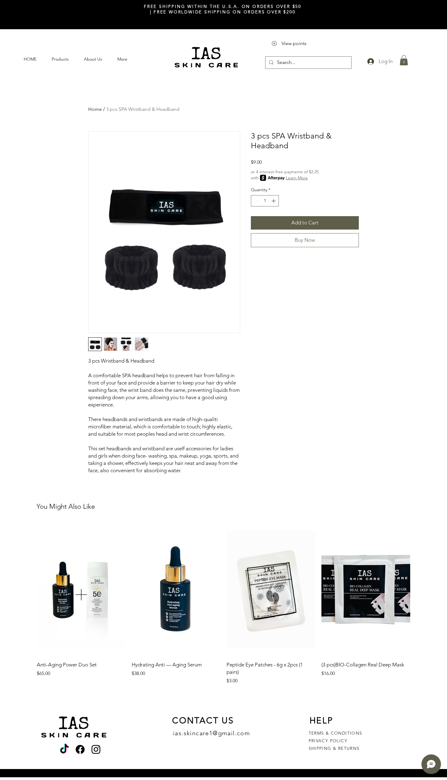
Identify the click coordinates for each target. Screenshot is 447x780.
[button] (404, 60)
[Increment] (274, 200)
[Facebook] (80, 749)
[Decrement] (255, 200)
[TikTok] (64, 749)
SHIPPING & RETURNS (334, 748)
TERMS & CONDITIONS (335, 733)
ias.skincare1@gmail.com (211, 733)
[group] (223, 603)
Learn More (297, 178)
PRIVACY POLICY (329, 740)
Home (95, 109)
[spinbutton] (264, 200)
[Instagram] (96, 749)
